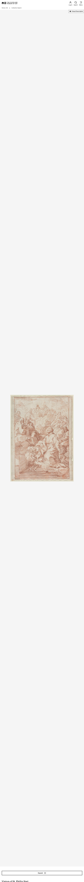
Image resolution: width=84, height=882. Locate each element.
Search (76, 5)
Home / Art (5, 8)
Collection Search (16, 8)
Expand (40, 873)
